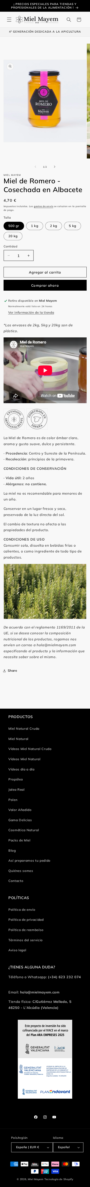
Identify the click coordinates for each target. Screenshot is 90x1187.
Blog (12, 851)
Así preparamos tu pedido (29, 861)
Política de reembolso (26, 930)
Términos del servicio (25, 940)
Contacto (15, 881)
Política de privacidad (26, 920)
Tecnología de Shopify (58, 1179)
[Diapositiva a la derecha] (54, 166)
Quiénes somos (20, 871)
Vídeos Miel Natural (24, 759)
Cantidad (11, 246)
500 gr (13, 226)
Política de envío (21, 910)
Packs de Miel (19, 840)
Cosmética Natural (23, 830)
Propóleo (15, 779)
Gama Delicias (20, 820)
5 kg (72, 226)
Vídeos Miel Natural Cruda (29, 749)
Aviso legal (17, 950)
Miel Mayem (36, 1179)
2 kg (53, 226)
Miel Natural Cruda (23, 729)
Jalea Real (16, 790)
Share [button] (12, 671)
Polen (12, 800)
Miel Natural (18, 739)
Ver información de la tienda (31, 312)
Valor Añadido (20, 810)
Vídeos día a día (21, 769)
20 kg (13, 236)
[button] (9, 20)
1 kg (34, 226)
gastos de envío (43, 206)
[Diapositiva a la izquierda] (35, 166)
